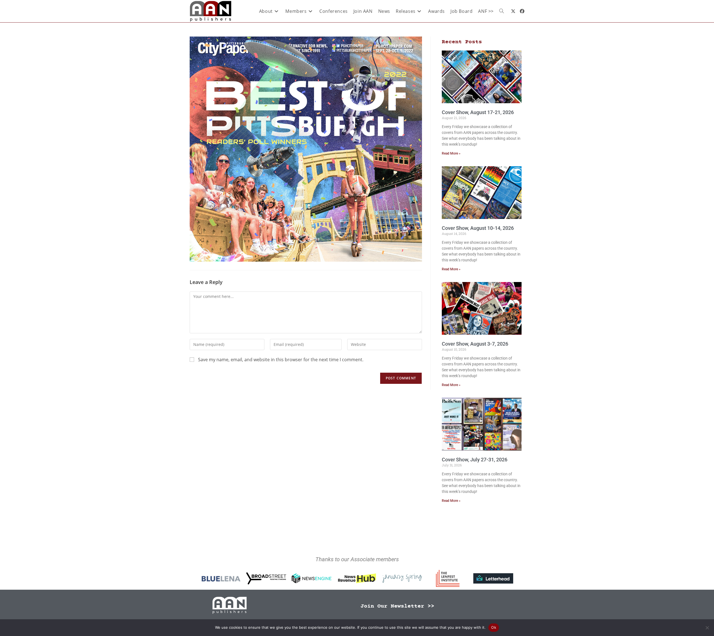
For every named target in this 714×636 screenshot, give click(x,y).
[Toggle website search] (501, 11)
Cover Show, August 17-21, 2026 (478, 112)
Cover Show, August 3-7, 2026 (475, 344)
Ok (493, 627)
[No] (707, 627)
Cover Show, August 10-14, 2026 (478, 228)
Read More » (451, 153)
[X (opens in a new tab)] (513, 11)
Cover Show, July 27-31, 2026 (474, 459)
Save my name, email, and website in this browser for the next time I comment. (280, 359)
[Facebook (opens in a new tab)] (522, 11)
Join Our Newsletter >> (397, 606)
